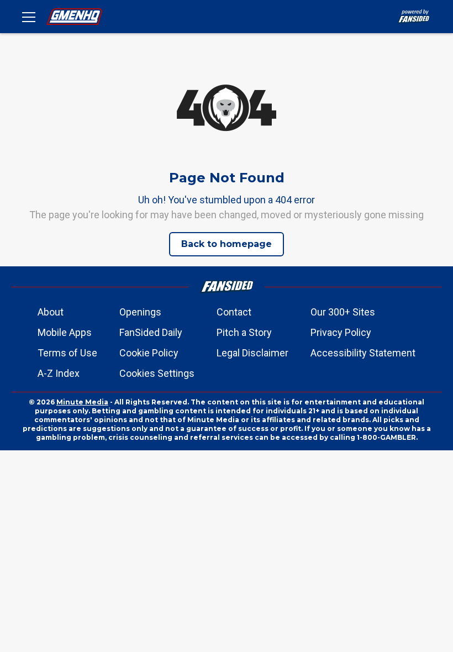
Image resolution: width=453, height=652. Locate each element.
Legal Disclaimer (252, 353)
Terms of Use (67, 353)
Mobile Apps (65, 332)
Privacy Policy (340, 332)
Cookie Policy (148, 353)
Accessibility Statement (362, 353)
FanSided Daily (150, 332)
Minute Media (82, 402)
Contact (234, 312)
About (51, 312)
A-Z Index (59, 373)
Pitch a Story (244, 332)
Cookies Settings (156, 373)
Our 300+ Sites (342, 312)
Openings (140, 312)
